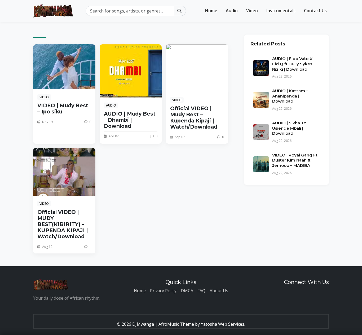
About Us (219, 291)
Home (211, 11)
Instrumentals (280, 11)
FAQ (201, 291)
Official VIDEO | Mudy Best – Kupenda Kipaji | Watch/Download (193, 117)
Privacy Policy (163, 291)
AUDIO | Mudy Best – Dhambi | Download (130, 120)
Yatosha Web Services (222, 324)
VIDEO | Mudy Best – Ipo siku (62, 108)
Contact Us (315, 11)
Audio (232, 11)
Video (252, 11)
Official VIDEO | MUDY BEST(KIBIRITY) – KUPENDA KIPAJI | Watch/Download (62, 224)
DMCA (187, 291)
